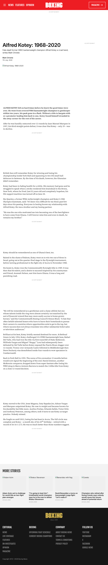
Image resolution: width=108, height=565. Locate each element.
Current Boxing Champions (40, 536)
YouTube (85, 532)
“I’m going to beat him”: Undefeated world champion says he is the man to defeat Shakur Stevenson (40, 496)
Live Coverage (8, 536)
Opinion (30, 5)
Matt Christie (8, 58)
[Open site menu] (5, 5)
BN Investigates (9, 543)
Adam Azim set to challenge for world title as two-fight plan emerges (14, 495)
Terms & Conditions (64, 540)
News (11, 5)
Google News (87, 547)
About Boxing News (64, 532)
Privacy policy (62, 543)
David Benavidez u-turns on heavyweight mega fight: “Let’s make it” (66, 495)
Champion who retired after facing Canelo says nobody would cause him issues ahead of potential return (93, 496)
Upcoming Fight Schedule (40, 532)
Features (19, 5)
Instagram (86, 536)
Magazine (95, 5)
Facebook (86, 543)
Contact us (60, 536)
